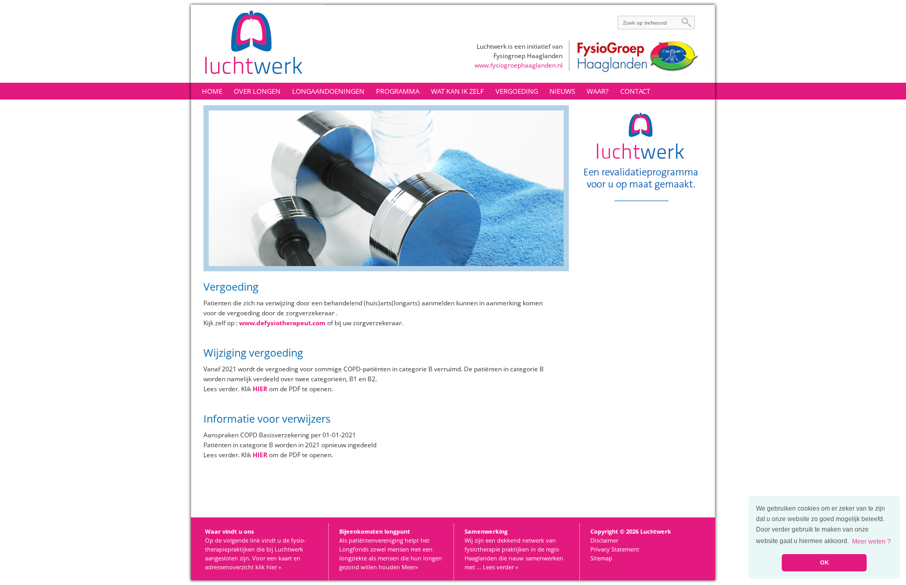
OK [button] (824, 562)
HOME (212, 91)
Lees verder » (500, 567)
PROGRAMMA (397, 91)
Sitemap (601, 558)
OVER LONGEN (257, 91)
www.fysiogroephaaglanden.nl (518, 65)
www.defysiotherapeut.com (282, 322)
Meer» (410, 567)
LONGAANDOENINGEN (328, 91)
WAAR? (598, 91)
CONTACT (635, 91)
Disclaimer (604, 540)
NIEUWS (562, 91)
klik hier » (268, 567)
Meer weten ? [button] (871, 541)
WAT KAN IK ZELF (457, 91)
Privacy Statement (614, 549)
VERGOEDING (516, 91)
